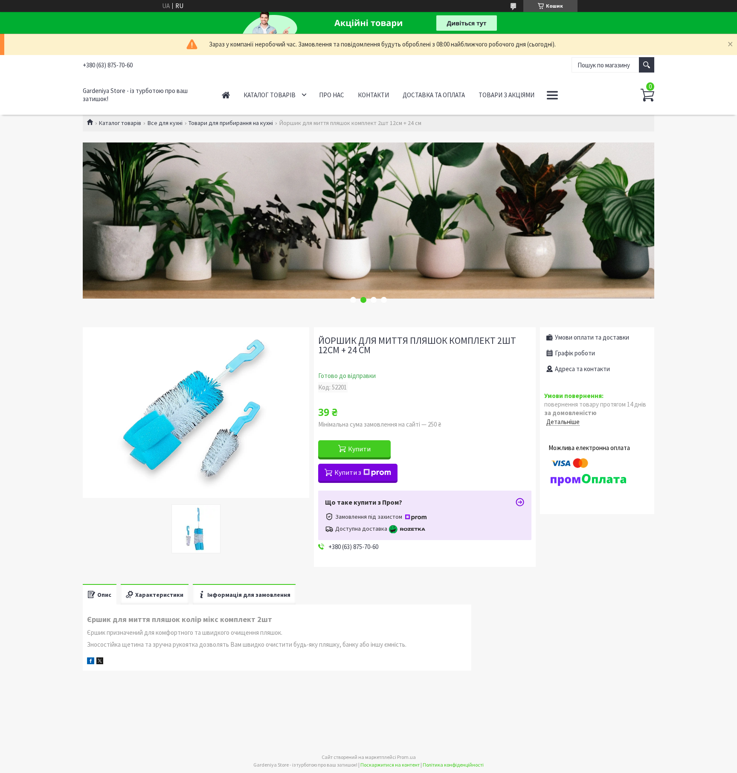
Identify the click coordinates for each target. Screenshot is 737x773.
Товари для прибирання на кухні (231, 123)
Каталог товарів (270, 95)
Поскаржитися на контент (390, 764)
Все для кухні (165, 123)
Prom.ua (406, 757)
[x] (99, 662)
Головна (225, 94)
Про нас (331, 95)
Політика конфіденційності (453, 764)
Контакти (373, 95)
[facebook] (90, 662)
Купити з (347, 472)
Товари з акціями (506, 95)
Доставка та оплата (434, 95)
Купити (359, 449)
